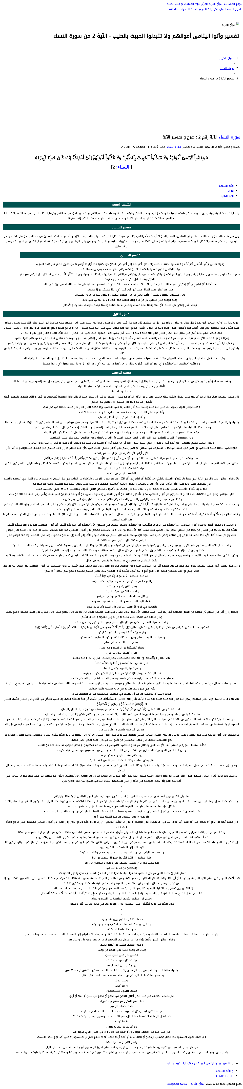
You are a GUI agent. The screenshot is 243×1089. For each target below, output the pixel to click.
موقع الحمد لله (232, 3)
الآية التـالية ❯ (224, 1076)
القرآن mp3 (201, 3)
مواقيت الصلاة (175, 3)
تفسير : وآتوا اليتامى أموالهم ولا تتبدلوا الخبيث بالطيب (198, 1063)
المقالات (188, 3)
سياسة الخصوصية (177, 1083)
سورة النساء (229, 137)
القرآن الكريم (215, 3)
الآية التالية (227, 196)
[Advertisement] (121, 107)
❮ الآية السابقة (225, 1070)
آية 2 (231, 190)
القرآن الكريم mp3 (215, 9)
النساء (123, 167)
